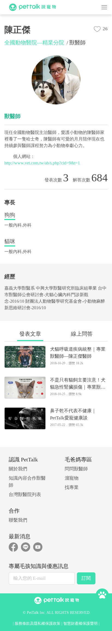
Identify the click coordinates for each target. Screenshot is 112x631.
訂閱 (86, 578)
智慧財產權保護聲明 (80, 623)
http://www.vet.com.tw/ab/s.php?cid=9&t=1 (42, 163)
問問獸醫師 (76, 468)
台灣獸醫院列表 (25, 494)
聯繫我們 (18, 520)
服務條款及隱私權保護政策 (37, 623)
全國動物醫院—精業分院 (34, 43)
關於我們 (18, 468)
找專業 (72, 487)
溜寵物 (72, 478)
